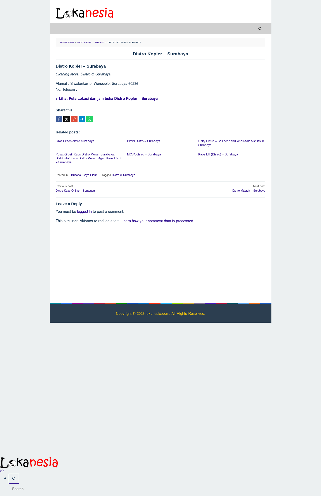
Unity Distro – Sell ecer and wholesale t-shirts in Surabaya (231, 143)
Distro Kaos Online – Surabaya (75, 188)
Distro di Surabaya (123, 175)
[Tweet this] (66, 119)
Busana (76, 175)
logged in (84, 211)
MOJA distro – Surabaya (144, 154)
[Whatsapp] (89, 119)
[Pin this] (74, 119)
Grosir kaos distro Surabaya (75, 141)
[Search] (259, 28)
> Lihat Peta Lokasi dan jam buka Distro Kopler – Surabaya (107, 98)
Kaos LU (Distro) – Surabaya (218, 154)
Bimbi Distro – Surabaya (143, 141)
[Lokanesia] (84, 12)
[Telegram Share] (82, 119)
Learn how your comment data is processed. (158, 220)
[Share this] (59, 119)
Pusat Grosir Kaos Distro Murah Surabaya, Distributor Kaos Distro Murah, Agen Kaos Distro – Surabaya (89, 158)
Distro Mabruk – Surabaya (248, 188)
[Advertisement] (160, 266)
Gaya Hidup (90, 175)
